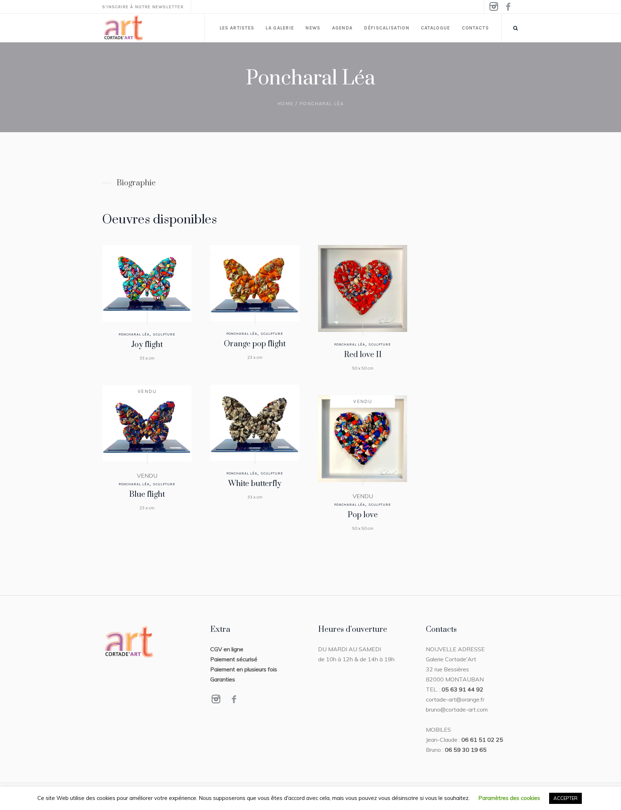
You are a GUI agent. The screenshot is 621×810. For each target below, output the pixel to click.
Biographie (136, 183)
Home (285, 104)
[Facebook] (508, 7)
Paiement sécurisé (233, 659)
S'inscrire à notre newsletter (143, 6)
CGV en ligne (226, 649)
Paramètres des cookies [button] (509, 797)
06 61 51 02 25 (482, 739)
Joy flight (147, 345)
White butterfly (254, 484)
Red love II (363, 355)
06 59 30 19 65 (466, 749)
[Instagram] (493, 7)
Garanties (222, 679)
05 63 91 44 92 (462, 689)
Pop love (363, 515)
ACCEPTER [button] (565, 798)
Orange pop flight (255, 344)
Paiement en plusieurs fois (243, 669)
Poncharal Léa (134, 334)
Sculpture (164, 334)
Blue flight (147, 494)
